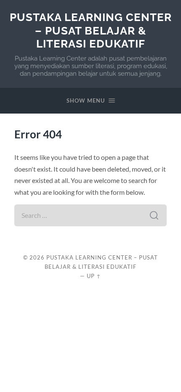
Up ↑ (94, 276)
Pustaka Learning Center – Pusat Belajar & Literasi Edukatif (91, 30)
